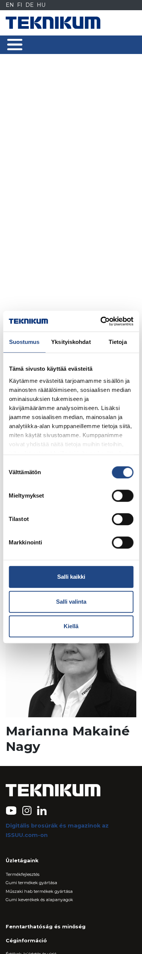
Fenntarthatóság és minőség (46, 926)
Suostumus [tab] (24, 342)
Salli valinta (71, 601)
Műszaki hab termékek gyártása (39, 891)
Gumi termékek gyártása (31, 882)
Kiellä (71, 626)
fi (19, 5)
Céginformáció (26, 940)
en (10, 5)
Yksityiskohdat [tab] (71, 342)
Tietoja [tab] (118, 342)
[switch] (122, 496)
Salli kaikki (71, 576)
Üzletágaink (22, 860)
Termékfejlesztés (22, 874)
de (29, 5)
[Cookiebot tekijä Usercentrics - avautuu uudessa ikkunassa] (101, 321)
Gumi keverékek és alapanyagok (39, 899)
